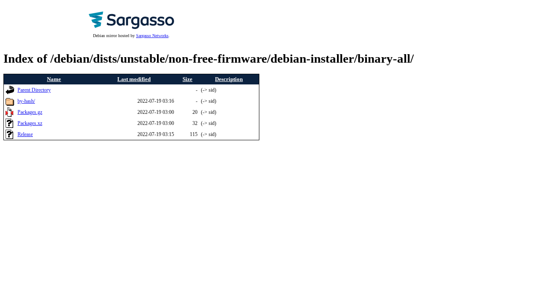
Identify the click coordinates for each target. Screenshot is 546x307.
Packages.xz (29, 123)
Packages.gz (29, 112)
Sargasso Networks (152, 35)
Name (54, 79)
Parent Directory (34, 90)
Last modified (134, 79)
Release (25, 134)
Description (229, 79)
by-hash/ (26, 101)
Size (187, 79)
